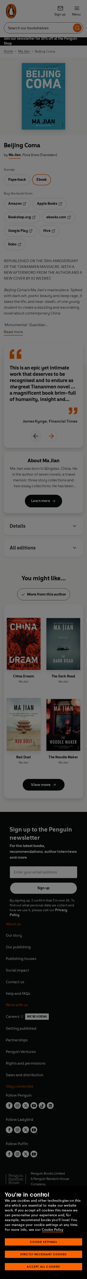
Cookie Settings (43, 1242)
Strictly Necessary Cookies (43, 1254)
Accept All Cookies (43, 1266)
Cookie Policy (52, 1230)
